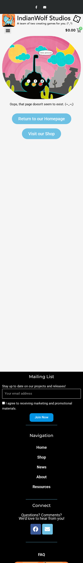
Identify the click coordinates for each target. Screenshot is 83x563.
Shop (41, 457)
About (41, 477)
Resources (41, 486)
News (41, 467)
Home (41, 447)
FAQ (41, 554)
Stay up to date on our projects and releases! (34, 386)
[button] (7, 30)
